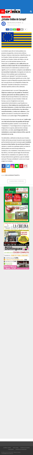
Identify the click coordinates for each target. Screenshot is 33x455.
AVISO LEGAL (15, 447)
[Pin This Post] (18, 29)
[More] (4, 170)
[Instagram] (12, 166)
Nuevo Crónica (17, 452)
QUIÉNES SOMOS (7, 447)
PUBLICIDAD (11, 449)
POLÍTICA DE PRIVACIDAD (21, 449)
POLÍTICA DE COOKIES (25, 447)
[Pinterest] (21, 166)
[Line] (17, 166)
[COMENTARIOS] (25, 29)
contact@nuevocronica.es (7, 453)
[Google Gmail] (26, 166)
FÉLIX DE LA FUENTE (15, 22)
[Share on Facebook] (7, 29)
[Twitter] (8, 166)
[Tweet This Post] (11, 29)
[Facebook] (4, 166)
